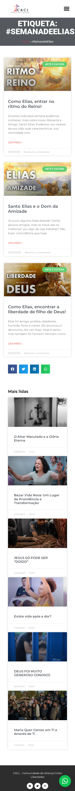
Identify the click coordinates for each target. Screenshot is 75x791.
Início (26, 41)
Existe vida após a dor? (32, 616)
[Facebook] (30, 786)
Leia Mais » (15, 142)
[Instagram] (45, 786)
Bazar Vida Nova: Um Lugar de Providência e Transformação (36, 499)
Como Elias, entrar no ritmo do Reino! (31, 104)
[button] (66, 8)
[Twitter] (37, 786)
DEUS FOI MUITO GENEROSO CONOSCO (32, 673)
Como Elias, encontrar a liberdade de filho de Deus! (37, 309)
